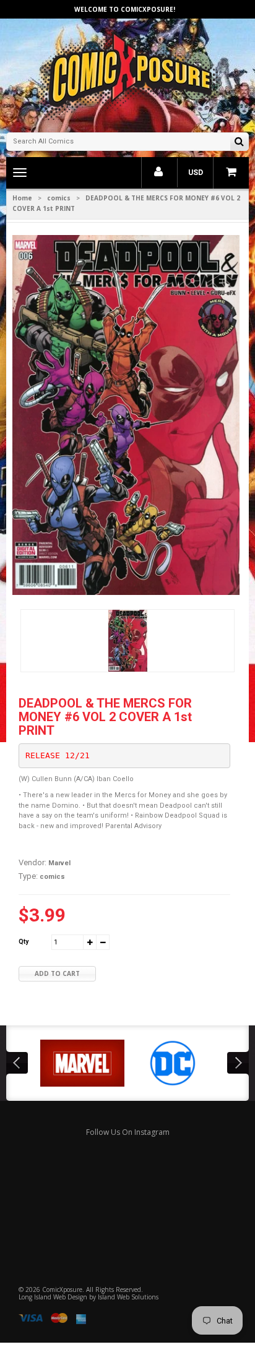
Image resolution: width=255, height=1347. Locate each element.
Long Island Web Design (53, 1297)
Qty (23, 941)
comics (59, 198)
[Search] (239, 142)
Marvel (59, 863)
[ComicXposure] (127, 74)
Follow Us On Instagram (128, 1132)
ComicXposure (62, 1289)
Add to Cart (57, 973)
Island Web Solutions (128, 1297)
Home (22, 198)
